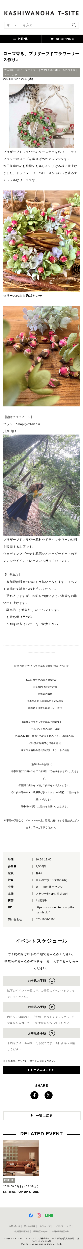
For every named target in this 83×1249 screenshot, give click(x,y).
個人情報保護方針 (22, 1231)
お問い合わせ (14, 1226)
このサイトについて (62, 1226)
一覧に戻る (44, 1115)
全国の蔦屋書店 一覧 (60, 1231)
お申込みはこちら (43, 1069)
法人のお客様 (29, 1226)
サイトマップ (44, 1226)
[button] (21, 39)
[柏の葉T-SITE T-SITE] (41, 12)
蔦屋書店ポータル (40, 1231)
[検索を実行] (73, 26)
